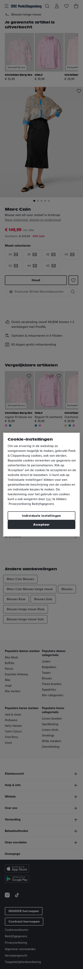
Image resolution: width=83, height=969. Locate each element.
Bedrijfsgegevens (43, 504)
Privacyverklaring (20, 504)
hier (49, 499)
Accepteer (41, 524)
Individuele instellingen (41, 515)
